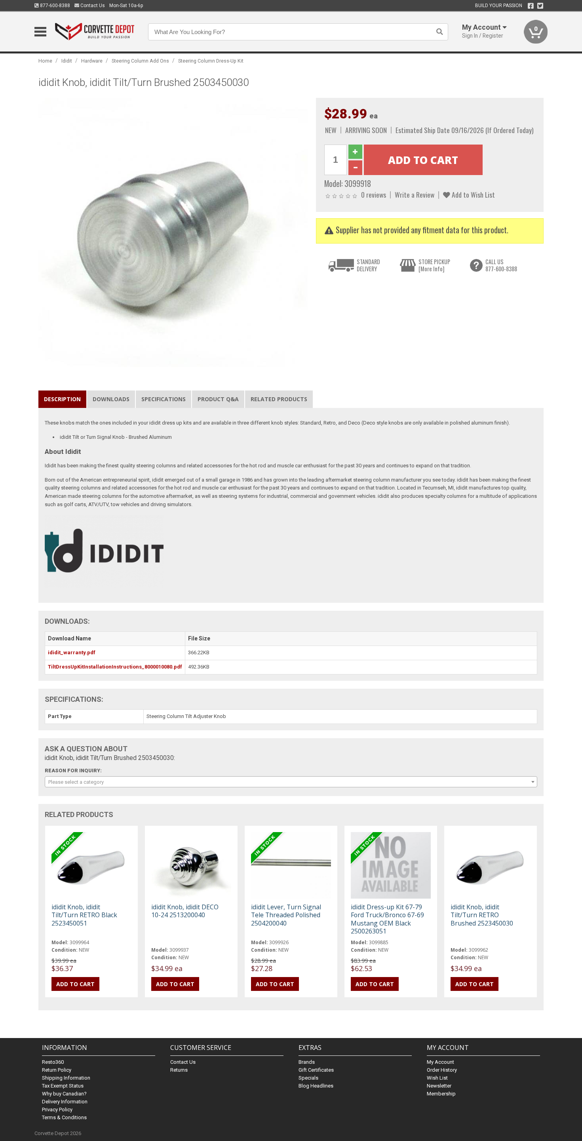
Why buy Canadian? (64, 1094)
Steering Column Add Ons (140, 61)
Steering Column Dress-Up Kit (210, 61)
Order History (442, 1070)
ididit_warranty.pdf (71, 652)
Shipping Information (66, 1078)
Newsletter (439, 1086)
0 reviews (373, 194)
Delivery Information (64, 1102)
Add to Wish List (472, 194)
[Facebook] (531, 6)
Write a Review (414, 194)
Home (45, 61)
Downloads (111, 399)
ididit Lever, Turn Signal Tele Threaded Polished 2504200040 (286, 915)
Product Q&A (218, 399)
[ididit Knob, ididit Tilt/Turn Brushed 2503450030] (173, 232)
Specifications (163, 399)
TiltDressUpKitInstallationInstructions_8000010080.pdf (115, 667)
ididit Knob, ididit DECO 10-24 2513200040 (185, 911)
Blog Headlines (316, 1086)
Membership (441, 1094)
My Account (440, 1062)
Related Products (279, 399)
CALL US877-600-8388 (501, 265)
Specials (308, 1078)
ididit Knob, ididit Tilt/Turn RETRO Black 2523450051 (84, 915)
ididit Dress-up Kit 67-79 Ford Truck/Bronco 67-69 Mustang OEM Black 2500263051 (387, 919)
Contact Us (92, 5)
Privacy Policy (57, 1109)
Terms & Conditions (64, 1117)
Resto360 (53, 1062)
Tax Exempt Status (63, 1086)
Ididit (66, 61)
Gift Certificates (316, 1070)
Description (62, 399)
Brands (307, 1062)
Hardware (92, 61)
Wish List (437, 1078)
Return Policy (56, 1070)
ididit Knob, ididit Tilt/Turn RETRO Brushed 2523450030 (482, 915)
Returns (179, 1070)
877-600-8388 (54, 5)
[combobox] (291, 781)
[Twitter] (540, 6)
